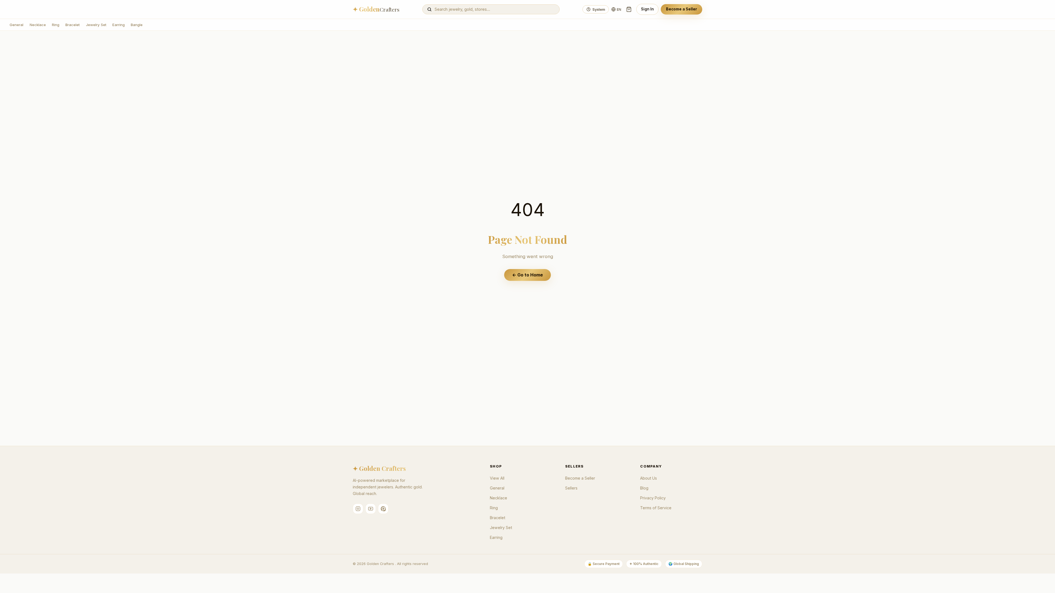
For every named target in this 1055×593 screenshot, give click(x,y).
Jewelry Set (96, 25)
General (16, 25)
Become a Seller (681, 9)
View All (497, 478)
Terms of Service (655, 507)
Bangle (137, 25)
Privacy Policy (653, 498)
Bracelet (72, 25)
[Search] (429, 9)
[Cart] (629, 9)
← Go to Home (527, 275)
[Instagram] (358, 509)
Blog (644, 488)
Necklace (38, 25)
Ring (55, 25)
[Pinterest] (383, 509)
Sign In (647, 9)
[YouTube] (370, 509)
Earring (118, 25)
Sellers (571, 488)
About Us (648, 478)
